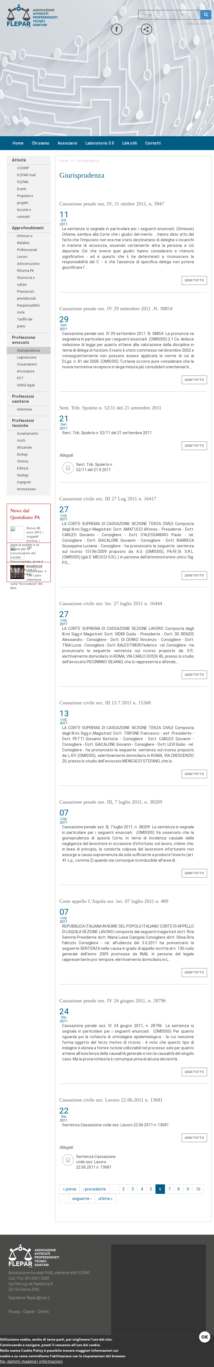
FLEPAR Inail (26, 175)
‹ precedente (94, 1189)
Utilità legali (26, 385)
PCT (20, 378)
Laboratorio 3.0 (100, 143)
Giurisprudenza (28, 350)
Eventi (21, 189)
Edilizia (22, 468)
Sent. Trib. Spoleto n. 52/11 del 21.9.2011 (94, 467)
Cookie (28, 1311)
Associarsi (67, 143)
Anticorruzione (28, 264)
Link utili (129, 143)
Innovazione (26, 489)
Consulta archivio (199, 24)
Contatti (152, 143)
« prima (69, 1189)
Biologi (22, 454)
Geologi (22, 475)
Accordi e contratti (24, 213)
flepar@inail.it (38, 1298)
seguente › (81, 1198)
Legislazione (26, 357)
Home (18, 143)
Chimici (22, 461)
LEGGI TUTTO (194, 280)
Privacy (14, 1311)
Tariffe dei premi (24, 322)
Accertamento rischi (27, 437)
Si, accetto (205, 1337)
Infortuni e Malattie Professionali (27, 243)
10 (198, 1189)
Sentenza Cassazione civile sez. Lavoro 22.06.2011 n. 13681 (96, 1160)
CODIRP (23, 168)
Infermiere (24, 409)
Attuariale (24, 447)
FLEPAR (22, 182)
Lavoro (22, 257)
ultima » (105, 1198)
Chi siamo (40, 143)
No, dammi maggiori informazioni (31, 1361)
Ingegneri (24, 482)
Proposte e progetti (25, 199)
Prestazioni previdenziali (26, 295)
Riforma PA (25, 271)
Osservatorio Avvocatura (27, 367)
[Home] (50, 16)
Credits (43, 1311)
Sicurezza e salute (26, 281)
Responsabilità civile (28, 309)
